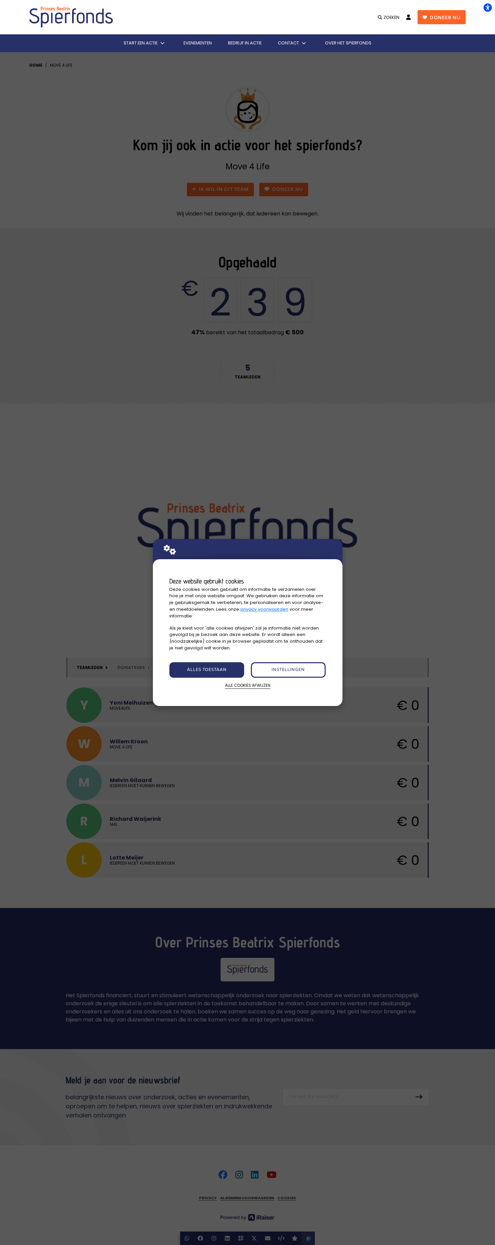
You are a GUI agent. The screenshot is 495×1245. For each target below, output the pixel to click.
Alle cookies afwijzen (247, 685)
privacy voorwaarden (264, 609)
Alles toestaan (207, 670)
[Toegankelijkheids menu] (488, 7)
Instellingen (288, 670)
